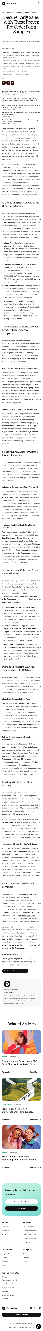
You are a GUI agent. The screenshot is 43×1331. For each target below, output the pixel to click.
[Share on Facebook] (12, 83)
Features (5, 1227)
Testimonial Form (8, 1288)
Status (32, 1327)
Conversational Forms (11, 170)
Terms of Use (23, 1327)
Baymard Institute (22, 228)
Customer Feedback (30, 1230)
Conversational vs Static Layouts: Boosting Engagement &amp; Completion (21, 56)
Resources (17, 13)
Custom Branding (30, 509)
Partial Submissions (32, 747)
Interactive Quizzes (30, 1234)
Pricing (4, 1234)
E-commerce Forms (29, 1238)
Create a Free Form (21, 1202)
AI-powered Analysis (27, 915)
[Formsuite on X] (35, 1308)
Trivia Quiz (5, 1292)
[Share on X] (8, 83)
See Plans (21, 1208)
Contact (26, 1258)
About (25, 1254)
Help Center (6, 13)
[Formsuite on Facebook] (40, 1308)
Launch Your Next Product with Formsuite (16, 74)
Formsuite (13, 164)
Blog (3, 1265)
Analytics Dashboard (26, 703)
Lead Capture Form (8, 1284)
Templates (5, 1230)
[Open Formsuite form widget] (38, 1326)
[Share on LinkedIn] (4, 83)
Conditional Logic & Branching (14, 538)
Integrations (16, 866)
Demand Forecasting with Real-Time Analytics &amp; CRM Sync (21, 67)
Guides (4, 1258)
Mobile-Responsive (10, 420)
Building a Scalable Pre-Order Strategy (15, 71)
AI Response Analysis (15, 709)
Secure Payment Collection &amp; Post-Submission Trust (21, 63)
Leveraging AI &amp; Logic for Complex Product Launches (21, 60)
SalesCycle (23, 765)
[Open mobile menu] (39, 3)
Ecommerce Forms (10, 556)
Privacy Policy (13, 1327)
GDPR (25, 1261)
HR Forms (26, 1242)
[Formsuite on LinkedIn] (31, 1308)
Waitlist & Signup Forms (29, 388)
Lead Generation (28, 1227)
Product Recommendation (19, 550)
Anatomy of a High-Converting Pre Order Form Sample (21, 52)
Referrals (5, 1261)
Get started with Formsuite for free (15, 971)
